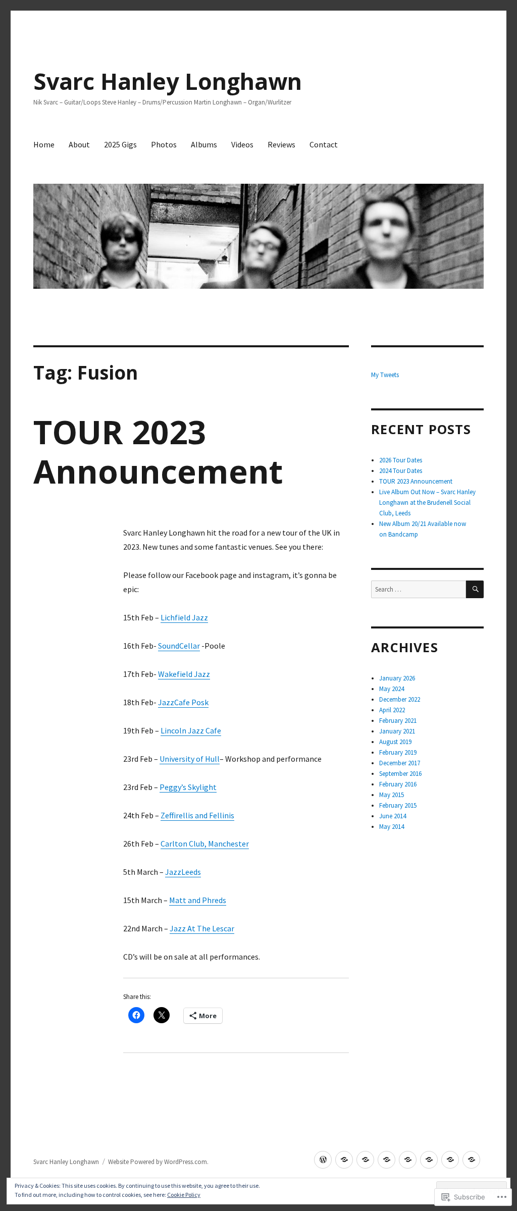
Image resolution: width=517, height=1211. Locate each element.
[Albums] (408, 1160)
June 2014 (392, 816)
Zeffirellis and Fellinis (197, 815)
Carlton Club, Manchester (205, 843)
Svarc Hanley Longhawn (167, 81)
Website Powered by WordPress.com (157, 1161)
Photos (164, 144)
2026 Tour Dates (400, 460)
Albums (204, 144)
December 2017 (399, 763)
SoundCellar (179, 646)
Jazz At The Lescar (202, 928)
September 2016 (400, 773)
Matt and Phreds (197, 900)
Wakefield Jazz (184, 674)
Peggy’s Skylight (188, 787)
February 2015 (398, 805)
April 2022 (392, 710)
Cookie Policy (183, 1194)
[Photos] (386, 1160)
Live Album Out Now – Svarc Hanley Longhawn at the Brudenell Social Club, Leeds (427, 502)
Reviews (281, 144)
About (79, 144)
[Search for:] (418, 589)
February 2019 (398, 752)
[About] (344, 1160)
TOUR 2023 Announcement (158, 451)
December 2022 (399, 699)
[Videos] (429, 1160)
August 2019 (395, 742)
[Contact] (471, 1160)
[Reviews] (450, 1160)
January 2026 (397, 678)
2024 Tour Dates (400, 470)
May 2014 (391, 826)
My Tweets (385, 375)
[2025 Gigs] (365, 1160)
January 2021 (397, 731)
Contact (323, 144)
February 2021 (398, 720)
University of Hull (190, 759)
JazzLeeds (183, 872)
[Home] (323, 1160)
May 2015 (391, 795)
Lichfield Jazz (184, 617)
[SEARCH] (475, 589)
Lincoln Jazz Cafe (191, 730)
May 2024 (391, 689)
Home (44, 144)
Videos (242, 144)
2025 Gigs (120, 144)
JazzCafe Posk (183, 702)
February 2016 (398, 784)
